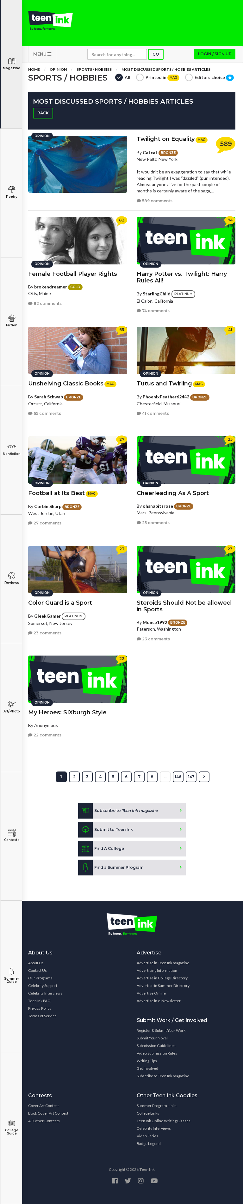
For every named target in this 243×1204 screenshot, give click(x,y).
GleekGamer (47, 615)
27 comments (47, 523)
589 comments (156, 200)
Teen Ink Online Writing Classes (163, 1120)
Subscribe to (126, 810)
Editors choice (210, 77)
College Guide (11, 1131)
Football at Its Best (56, 493)
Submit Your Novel (152, 1038)
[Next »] (204, 776)
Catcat (150, 152)
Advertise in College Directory (162, 978)
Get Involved (147, 1068)
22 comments (47, 735)
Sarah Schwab (48, 396)
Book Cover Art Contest (48, 1113)
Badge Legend (149, 1143)
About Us (36, 962)
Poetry (11, 197)
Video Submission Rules (157, 1053)
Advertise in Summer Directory (163, 985)
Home (34, 69)
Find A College (109, 848)
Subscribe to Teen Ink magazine (163, 1076)
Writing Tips (147, 1060)
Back (43, 113)
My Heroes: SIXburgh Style (67, 712)
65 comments (47, 413)
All (127, 77)
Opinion (58, 69)
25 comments (155, 522)
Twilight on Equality (166, 139)
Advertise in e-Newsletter (159, 1000)
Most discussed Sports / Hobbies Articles (166, 69)
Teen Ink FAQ (39, 1000)
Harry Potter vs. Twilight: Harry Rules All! (182, 277)
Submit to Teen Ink (113, 829)
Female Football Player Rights (72, 273)
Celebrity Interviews (45, 993)
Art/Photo (11, 711)
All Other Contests (44, 1120)
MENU (40, 54)
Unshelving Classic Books (65, 383)
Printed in (161, 77)
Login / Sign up (215, 53)
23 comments (47, 633)
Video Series (147, 1136)
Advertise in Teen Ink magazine (163, 962)
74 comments (155, 310)
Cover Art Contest (43, 1105)
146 (178, 776)
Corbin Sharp (47, 506)
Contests (11, 840)
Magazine (11, 68)
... (165, 776)
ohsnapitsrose (158, 506)
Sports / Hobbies (94, 69)
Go (156, 54)
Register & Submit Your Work (161, 1030)
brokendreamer (50, 286)
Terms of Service (42, 1015)
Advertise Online (151, 993)
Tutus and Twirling (164, 383)
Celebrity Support (42, 985)
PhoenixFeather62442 (166, 396)
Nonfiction (12, 454)
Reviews (11, 583)
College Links (148, 1113)
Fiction (11, 325)
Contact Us (37, 970)
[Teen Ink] (50, 20)
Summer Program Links (157, 1105)
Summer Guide (11, 980)
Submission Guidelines (156, 1045)
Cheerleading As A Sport (173, 493)
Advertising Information (157, 970)
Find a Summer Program (118, 867)
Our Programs (40, 978)
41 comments (155, 413)
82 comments (47, 303)
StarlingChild (157, 293)
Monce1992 (155, 622)
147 (191, 776)
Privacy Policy (39, 1008)
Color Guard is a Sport (60, 602)
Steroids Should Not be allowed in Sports (184, 606)
